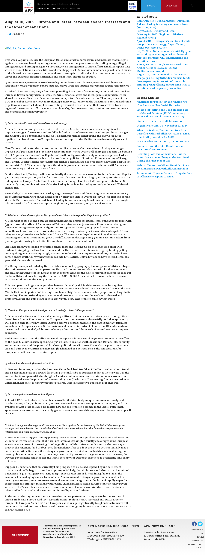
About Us (75, 8)
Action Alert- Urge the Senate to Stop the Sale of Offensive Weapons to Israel (164, 175)
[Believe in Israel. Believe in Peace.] (28, 7)
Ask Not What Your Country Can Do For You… (164, 141)
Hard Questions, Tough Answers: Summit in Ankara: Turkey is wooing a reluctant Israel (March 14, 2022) (163, 24)
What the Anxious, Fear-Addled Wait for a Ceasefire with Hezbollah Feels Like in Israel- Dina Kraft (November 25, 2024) (164, 134)
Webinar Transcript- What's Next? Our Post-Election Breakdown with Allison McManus (163, 167)
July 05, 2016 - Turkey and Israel (156, 30)
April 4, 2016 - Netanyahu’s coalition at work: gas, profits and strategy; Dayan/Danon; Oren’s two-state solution (163, 44)
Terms (200, 533)
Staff (201, 544)
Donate (151, 6)
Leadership (190, 544)
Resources (43, 8)
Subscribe (171, 6)
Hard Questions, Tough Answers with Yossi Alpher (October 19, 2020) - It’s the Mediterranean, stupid (162, 68)
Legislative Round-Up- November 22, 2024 (162, 125)
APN (11, 34)
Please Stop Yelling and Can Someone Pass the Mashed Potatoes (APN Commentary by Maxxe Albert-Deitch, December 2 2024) (163, 113)
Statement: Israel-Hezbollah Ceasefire (159, 121)
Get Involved (60, 8)
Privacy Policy (197, 530)
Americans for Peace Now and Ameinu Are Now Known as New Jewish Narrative (162, 103)
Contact (199, 548)
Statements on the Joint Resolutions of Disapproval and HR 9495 (160, 148)
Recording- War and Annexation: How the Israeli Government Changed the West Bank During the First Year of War (163, 157)
